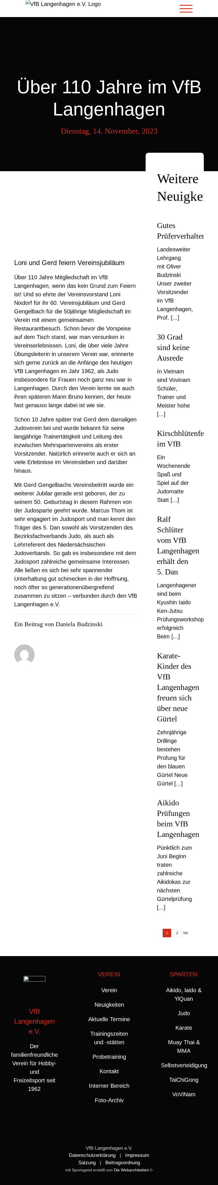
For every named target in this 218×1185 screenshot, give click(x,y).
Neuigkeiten (109, 1005)
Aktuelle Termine (109, 1019)
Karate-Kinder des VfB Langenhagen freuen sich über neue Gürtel (178, 687)
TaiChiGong (183, 1080)
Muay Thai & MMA (184, 1046)
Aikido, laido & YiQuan (184, 994)
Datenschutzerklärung (92, 1155)
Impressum (137, 1155)
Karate (183, 1028)
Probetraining (109, 1057)
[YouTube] (40, 1111)
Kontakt (109, 1071)
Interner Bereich (109, 1086)
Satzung (87, 1162)
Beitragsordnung (122, 1162)
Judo (184, 1013)
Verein (109, 990)
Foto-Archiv (109, 1100)
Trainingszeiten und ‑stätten (109, 1038)
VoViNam (184, 1094)
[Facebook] (29, 1111)
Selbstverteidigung (184, 1065)
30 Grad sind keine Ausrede (173, 347)
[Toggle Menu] (186, 9)
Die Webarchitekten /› (133, 1170)
